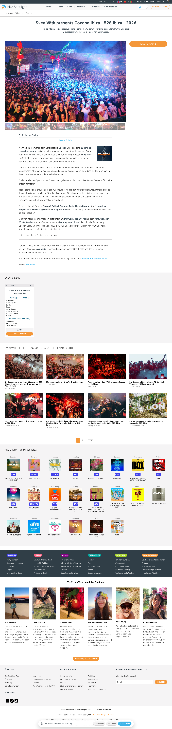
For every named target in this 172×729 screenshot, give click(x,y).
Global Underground (55, 509)
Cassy (8, 307)
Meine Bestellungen (145, 2)
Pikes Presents (34, 478)
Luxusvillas (65, 570)
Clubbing (20, 13)
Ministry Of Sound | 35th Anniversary (138, 479)
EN (121, 2)
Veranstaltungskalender (151, 570)
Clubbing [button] (50, 7)
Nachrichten (92, 686)
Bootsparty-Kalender (15, 563)
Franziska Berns (12, 313)
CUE (158, 478)
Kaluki (75, 478)
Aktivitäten (92, 683)
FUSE (117, 535)
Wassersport (120, 563)
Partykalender (12, 560)
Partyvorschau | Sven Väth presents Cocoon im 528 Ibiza (106, 383)
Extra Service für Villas (69, 573)
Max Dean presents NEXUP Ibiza (13, 479)
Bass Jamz (117, 478)
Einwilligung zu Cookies (41, 679)
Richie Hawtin (11, 303)
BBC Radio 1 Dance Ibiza (96, 536)
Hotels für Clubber (41, 563)
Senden (161, 682)
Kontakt (35, 683)
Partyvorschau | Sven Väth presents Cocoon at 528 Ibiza (23, 422)
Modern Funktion (34, 535)
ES (128, 2)
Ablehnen (112, 723)
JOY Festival (75, 535)
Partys (28, 13)
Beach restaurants (95, 573)
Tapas (90, 570)
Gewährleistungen (12, 686)
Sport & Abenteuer (122, 566)
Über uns (8, 679)
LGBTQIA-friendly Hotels (43, 560)
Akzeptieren (124, 723)
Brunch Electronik (96, 478)
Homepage (9, 13)
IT (133, 2)
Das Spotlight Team (12, 676)
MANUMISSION (34, 508)
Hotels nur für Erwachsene (44, 566)
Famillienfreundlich (122, 560)
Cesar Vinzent (11, 325)
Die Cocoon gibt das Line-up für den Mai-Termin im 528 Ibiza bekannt (146, 383)
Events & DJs (65, 140)
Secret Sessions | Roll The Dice (138, 504)
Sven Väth (10, 301)
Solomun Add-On (159, 503)
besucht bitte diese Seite (94, 258)
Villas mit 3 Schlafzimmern (71, 563)
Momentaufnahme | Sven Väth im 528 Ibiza (64, 382)
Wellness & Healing (122, 570)
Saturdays (54, 478)
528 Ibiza (30, 264)
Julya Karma (11, 309)
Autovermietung (148, 566)
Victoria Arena (11, 323)
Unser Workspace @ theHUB (43, 686)
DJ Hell (9, 305)
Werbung (8, 683)
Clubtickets (11, 566)
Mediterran (92, 560)
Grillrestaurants (94, 566)
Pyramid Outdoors (13, 535)
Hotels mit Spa (39, 570)
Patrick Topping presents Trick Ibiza (75, 510)
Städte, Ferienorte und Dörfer (153, 560)
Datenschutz (37, 676)
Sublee (8, 315)
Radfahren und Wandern (124, 573)
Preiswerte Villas (67, 560)
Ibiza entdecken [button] (110, 7)
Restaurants (93, 679)
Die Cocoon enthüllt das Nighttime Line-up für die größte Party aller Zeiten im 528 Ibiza (64, 423)
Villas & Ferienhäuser (68, 679)
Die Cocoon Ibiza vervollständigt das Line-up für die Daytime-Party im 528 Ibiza (106, 422)
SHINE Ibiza (13, 508)
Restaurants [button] (81, 7)
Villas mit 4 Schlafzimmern (71, 566)
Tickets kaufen (148, 43)
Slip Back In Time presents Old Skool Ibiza (117, 505)
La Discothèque (54, 535)
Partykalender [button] (160, 7)
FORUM (111, 2)
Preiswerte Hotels (40, 573)
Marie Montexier (12, 311)
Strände (145, 563)
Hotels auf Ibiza (66, 676)
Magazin (102, 2)
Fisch (90, 563)
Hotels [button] (60, 7)
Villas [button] (69, 7)
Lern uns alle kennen (86, 659)
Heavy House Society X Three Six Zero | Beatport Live (96, 510)
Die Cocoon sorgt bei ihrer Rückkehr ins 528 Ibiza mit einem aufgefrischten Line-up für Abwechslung (23, 384)
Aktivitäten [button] (95, 7)
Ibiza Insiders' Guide (14, 573)
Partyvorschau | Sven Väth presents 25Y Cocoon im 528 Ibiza (146, 422)
